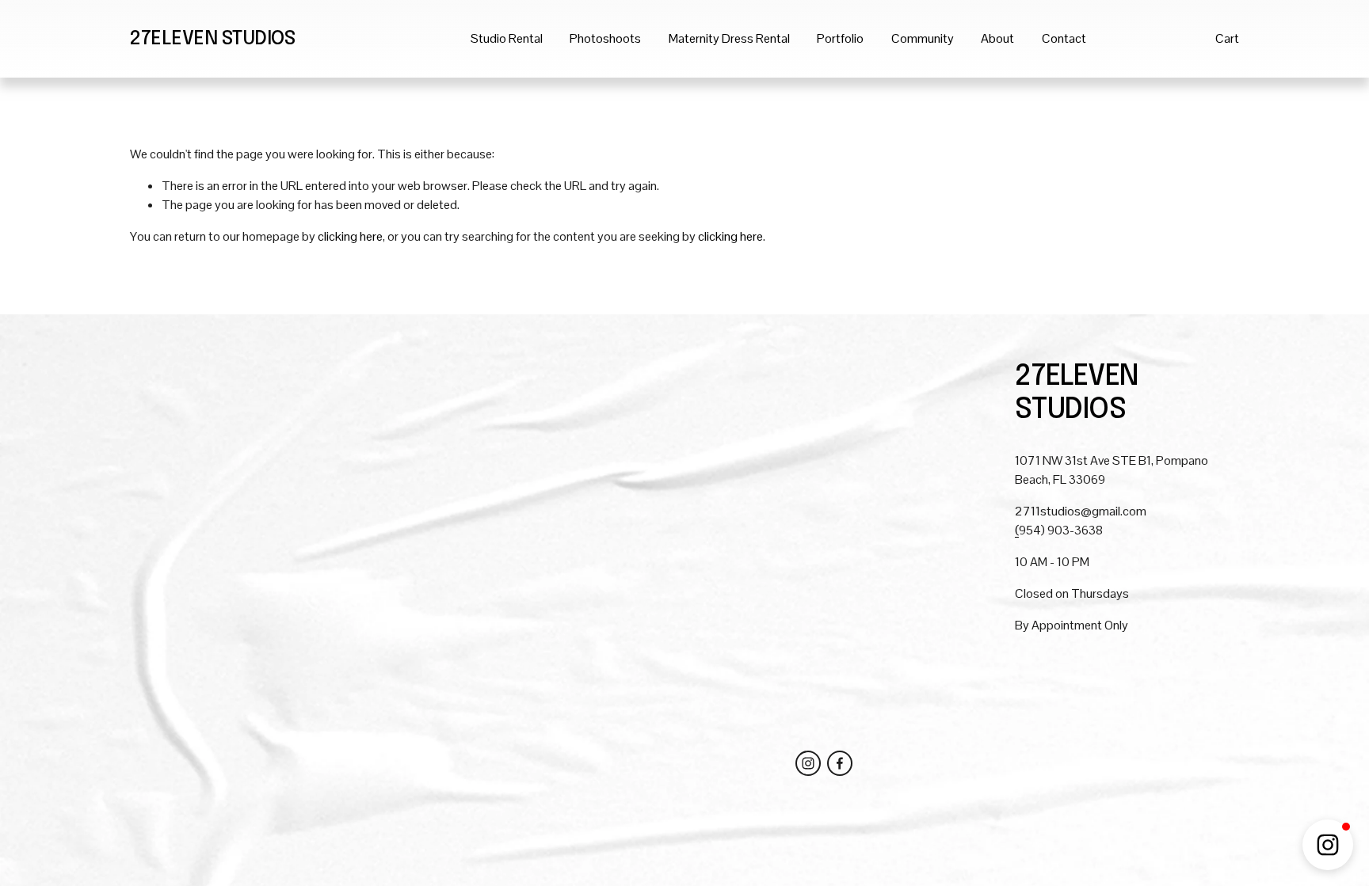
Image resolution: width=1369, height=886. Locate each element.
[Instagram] (808, 763)
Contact (1064, 38)
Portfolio (840, 38)
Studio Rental (507, 38)
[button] (1327, 844)
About (997, 38)
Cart (1227, 38)
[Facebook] (839, 763)
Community (922, 38)
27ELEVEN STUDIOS (212, 39)
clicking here (350, 236)
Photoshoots (605, 38)
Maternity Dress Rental (729, 38)
